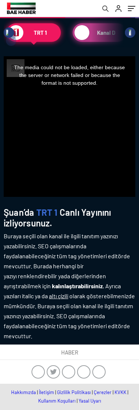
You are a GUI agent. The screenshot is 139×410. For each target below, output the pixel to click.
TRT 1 (47, 212)
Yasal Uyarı (90, 401)
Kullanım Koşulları (57, 401)
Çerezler (103, 392)
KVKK (120, 392)
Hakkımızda (23, 392)
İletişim (46, 392)
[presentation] (9, 32)
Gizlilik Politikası (74, 392)
